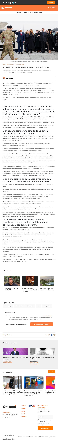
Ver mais (51, 372)
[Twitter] (32, 406)
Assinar (51, 2)
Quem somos (20, 436)
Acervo (18, 12)
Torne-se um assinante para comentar (16, 324)
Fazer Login (51, 7)
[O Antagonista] (10, 2)
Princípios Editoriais (29, 436)
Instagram (49, 335)
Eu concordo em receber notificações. (45, 420)
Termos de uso (52, 436)
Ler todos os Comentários (41, 324)
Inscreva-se (45, 428)
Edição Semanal (37, 12)
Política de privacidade (43, 436)
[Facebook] (30, 406)
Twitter (54, 335)
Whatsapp (46, 335)
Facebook (52, 335)
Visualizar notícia (8, 277)
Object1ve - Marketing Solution (9, 439)
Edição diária (27, 12)
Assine (36, 436)
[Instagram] (34, 405)
